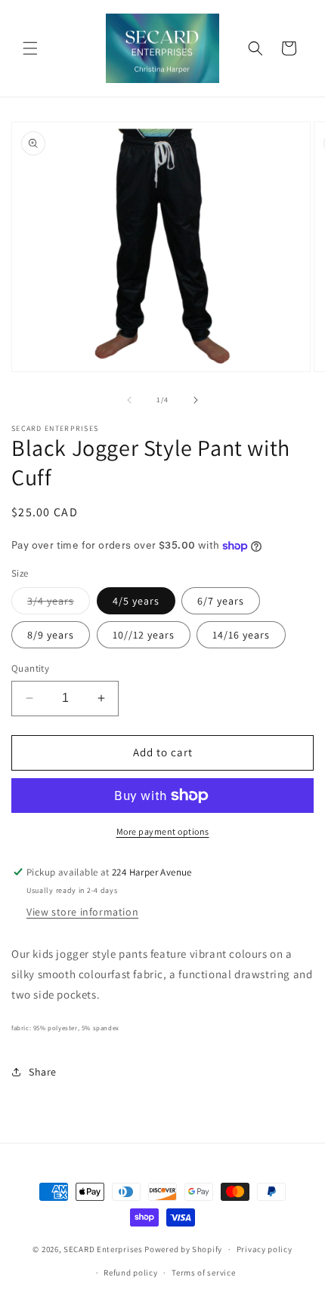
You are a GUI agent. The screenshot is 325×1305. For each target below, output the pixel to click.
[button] (30, 48)
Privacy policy (264, 1249)
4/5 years (136, 601)
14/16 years (241, 635)
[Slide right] (195, 400)
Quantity (30, 668)
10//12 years (144, 635)
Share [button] (43, 1072)
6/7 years (220, 601)
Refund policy (130, 1272)
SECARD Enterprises (103, 1249)
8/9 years (50, 635)
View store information (82, 912)
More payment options (162, 831)
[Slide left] (129, 400)
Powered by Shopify (183, 1249)
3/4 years (58, 603)
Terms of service (203, 1272)
